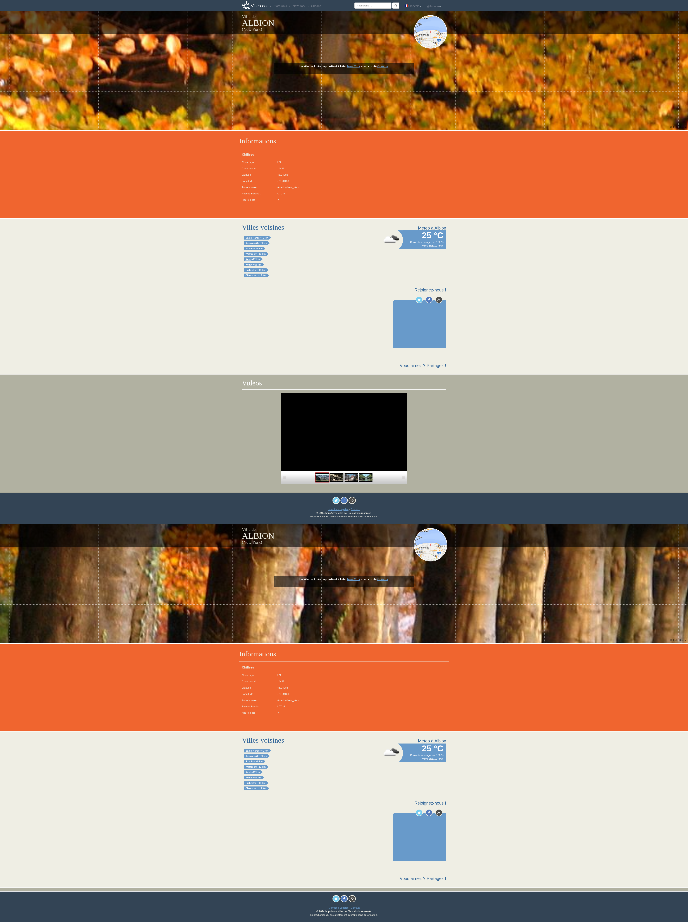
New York (353, 66)
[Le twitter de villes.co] (419, 299)
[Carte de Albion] (431, 32)
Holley (248, 264)
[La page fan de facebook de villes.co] (429, 299)
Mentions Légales (338, 509)
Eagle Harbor (253, 237)
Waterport (251, 253)
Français (413, 6)
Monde (434, 6)
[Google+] (439, 299)
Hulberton (251, 270)
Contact (355, 509)
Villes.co (259, 5)
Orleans (382, 66)
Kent (248, 259)
